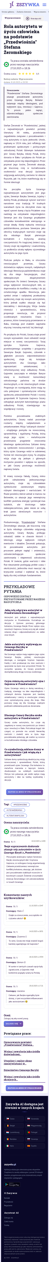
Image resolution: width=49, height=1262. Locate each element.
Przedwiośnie (28, 522)
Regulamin (8, 1205)
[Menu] (44, 4)
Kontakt (7, 1198)
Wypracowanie (26, 79)
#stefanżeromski (14, 810)
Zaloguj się (8, 1217)
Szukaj (6, 1225)
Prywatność (8, 1202)
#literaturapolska (15, 816)
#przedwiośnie (20, 805)
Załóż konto (8, 1221)
